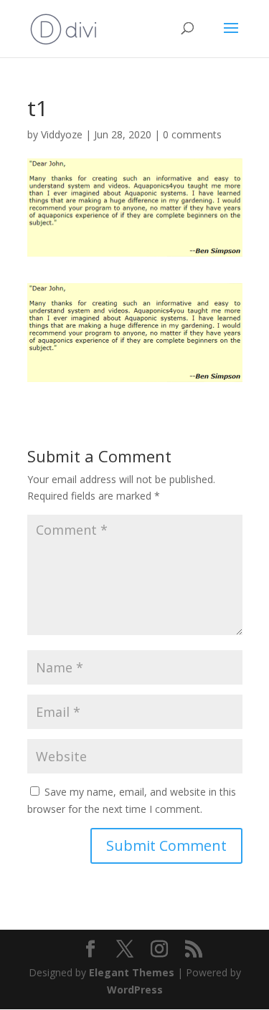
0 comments (192, 134)
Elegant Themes (131, 972)
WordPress (135, 989)
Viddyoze (61, 134)
